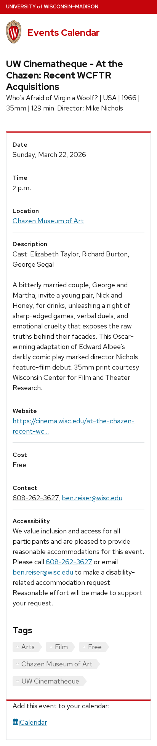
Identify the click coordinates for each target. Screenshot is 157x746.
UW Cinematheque (50, 681)
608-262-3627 (35, 497)
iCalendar (33, 722)
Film (61, 646)
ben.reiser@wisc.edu (92, 497)
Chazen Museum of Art (48, 220)
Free (95, 646)
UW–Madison (52, 6)
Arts (28, 646)
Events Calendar (63, 32)
